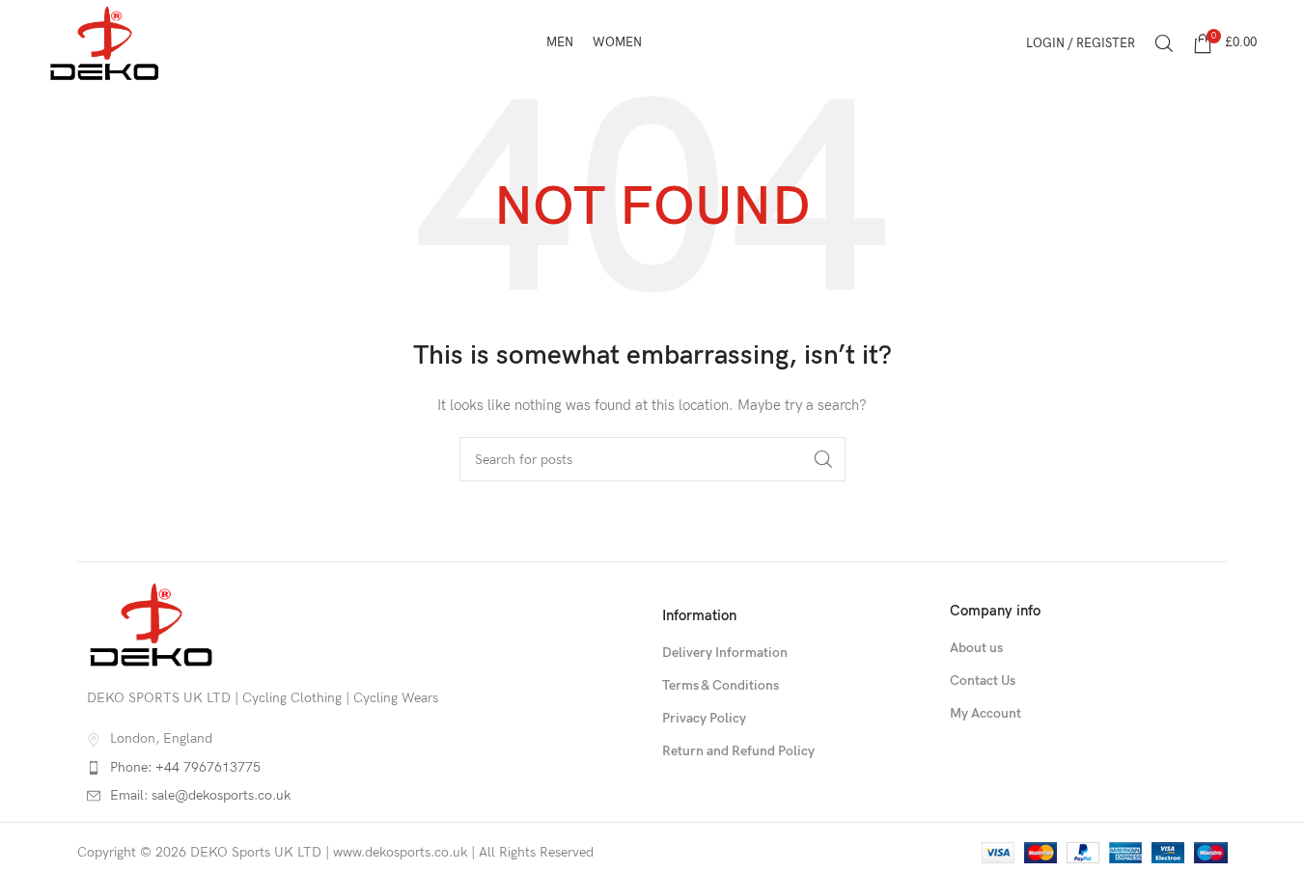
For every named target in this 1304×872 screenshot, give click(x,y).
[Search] (1164, 43)
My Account (985, 713)
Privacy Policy (704, 718)
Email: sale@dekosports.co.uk (200, 795)
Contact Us (982, 680)
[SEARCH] (823, 459)
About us (976, 648)
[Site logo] (104, 42)
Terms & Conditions (720, 685)
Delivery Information (725, 652)
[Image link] (151, 623)
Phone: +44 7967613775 (185, 767)
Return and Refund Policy (738, 751)
